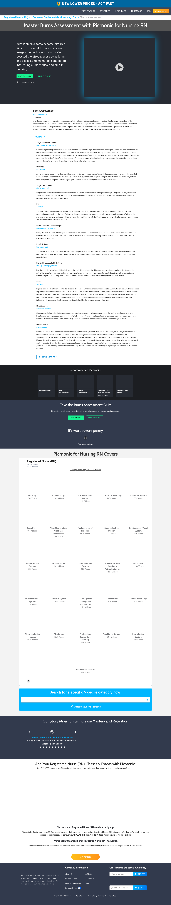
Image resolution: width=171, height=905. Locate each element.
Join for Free (85, 856)
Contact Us (90, 879)
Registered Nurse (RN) (16, 17)
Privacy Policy (92, 896)
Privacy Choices (71, 888)
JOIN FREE (161, 11)
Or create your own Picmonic (87, 707)
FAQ (87, 883)
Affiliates (89, 874)
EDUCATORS (136, 11)
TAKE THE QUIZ (44, 76)
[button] (85, 797)
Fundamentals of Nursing (57, 17)
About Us (68, 874)
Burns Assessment (91, 17)
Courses (37, 17)
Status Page (113, 896)
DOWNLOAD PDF (27, 82)
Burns (76, 17)
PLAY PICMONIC (24, 76)
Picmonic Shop (71, 879)
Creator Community (73, 883)
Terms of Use (102, 896)
